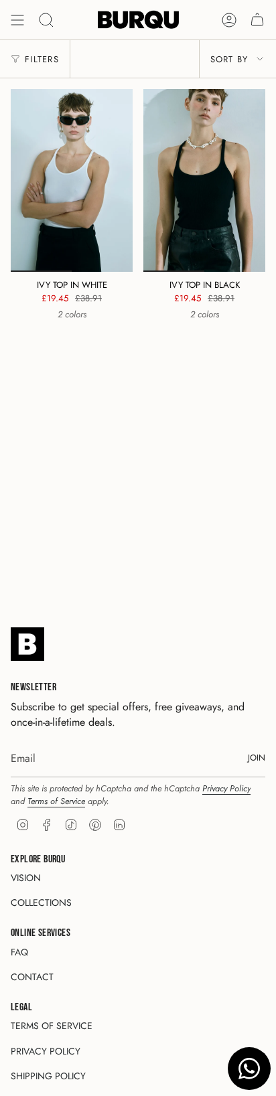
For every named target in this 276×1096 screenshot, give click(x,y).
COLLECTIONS (41, 902)
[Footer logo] (27, 644)
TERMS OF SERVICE (51, 1025)
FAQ (19, 952)
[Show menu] (17, 20)
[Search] (46, 20)
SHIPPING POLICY (48, 1076)
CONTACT (32, 977)
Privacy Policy (226, 788)
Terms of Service (56, 801)
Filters (42, 59)
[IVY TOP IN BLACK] (204, 180)
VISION (26, 877)
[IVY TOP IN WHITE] (72, 180)
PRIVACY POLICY (45, 1051)
